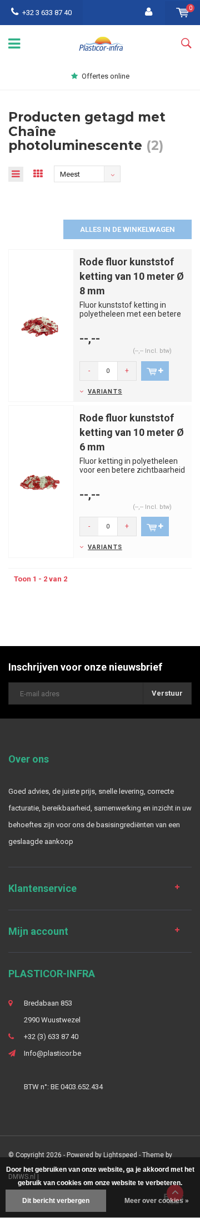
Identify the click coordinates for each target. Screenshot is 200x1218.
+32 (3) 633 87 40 (51, 1036)
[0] (182, 12)
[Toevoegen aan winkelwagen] (155, 371)
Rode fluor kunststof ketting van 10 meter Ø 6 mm (131, 432)
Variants (105, 391)
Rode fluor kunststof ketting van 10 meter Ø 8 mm (131, 276)
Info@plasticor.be (52, 1053)
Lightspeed (120, 1155)
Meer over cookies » (156, 1201)
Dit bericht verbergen (55, 1201)
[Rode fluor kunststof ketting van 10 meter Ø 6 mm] (41, 481)
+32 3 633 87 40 (47, 12)
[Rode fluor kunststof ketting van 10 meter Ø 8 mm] (41, 325)
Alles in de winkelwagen (127, 229)
